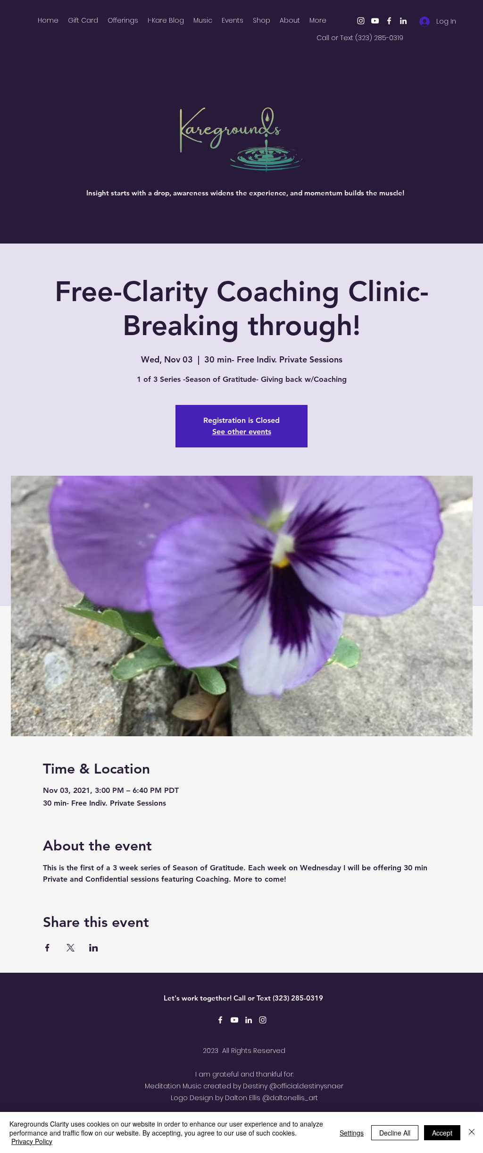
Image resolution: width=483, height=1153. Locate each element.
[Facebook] (389, 20)
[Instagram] (361, 20)
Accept (442, 1132)
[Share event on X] (70, 947)
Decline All (394, 1132)
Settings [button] (352, 1132)
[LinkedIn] (403, 20)
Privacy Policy (31, 1141)
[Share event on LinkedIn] (93, 947)
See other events (241, 431)
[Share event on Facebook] (47, 947)
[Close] (471, 1132)
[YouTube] (375, 20)
